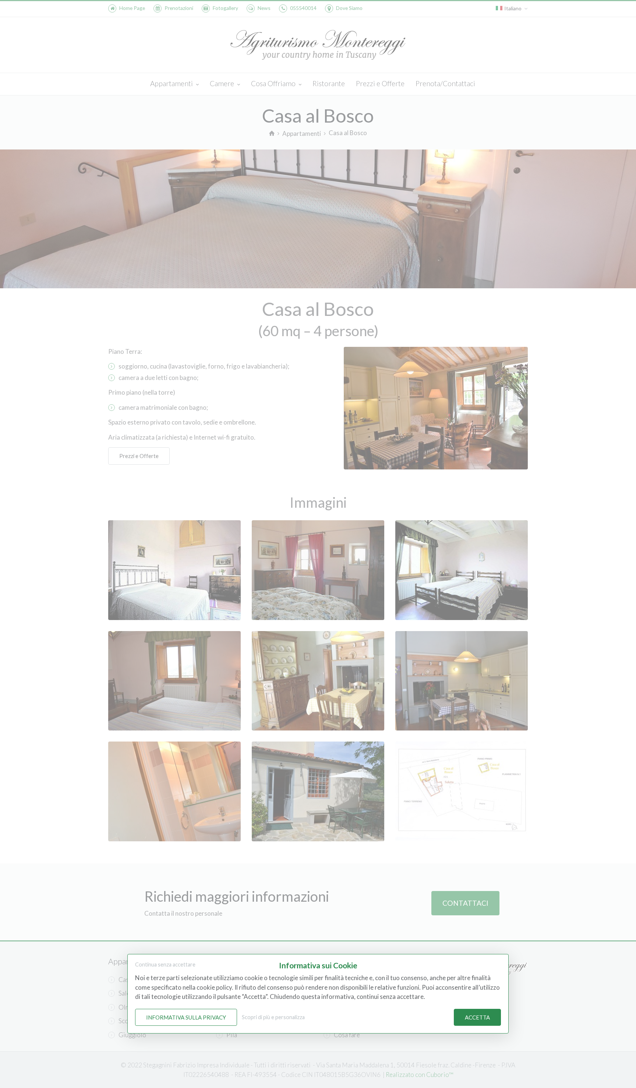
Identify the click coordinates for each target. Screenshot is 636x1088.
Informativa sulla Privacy (186, 1017)
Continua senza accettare (165, 964)
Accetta (477, 1017)
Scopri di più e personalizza (273, 1017)
